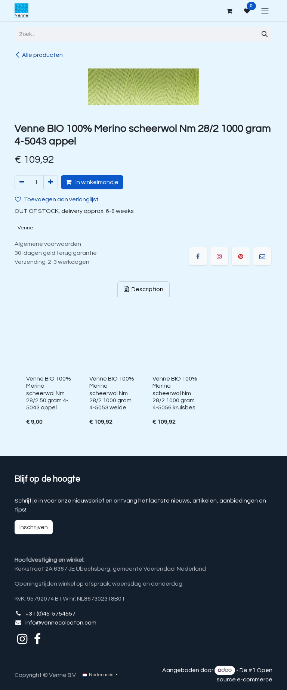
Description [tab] (146, 289)
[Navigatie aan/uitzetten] (264, 10)
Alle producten (42, 55)
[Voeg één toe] (50, 182)
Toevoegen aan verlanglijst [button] (61, 199)
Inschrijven (33, 527)
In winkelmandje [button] (96, 182)
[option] (143, 372)
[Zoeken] (264, 34)
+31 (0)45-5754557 (50, 614)
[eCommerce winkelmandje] (229, 10)
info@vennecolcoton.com (60, 623)
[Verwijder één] (22, 182)
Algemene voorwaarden (48, 244)
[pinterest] (241, 256)
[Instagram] (219, 256)
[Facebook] (198, 256)
